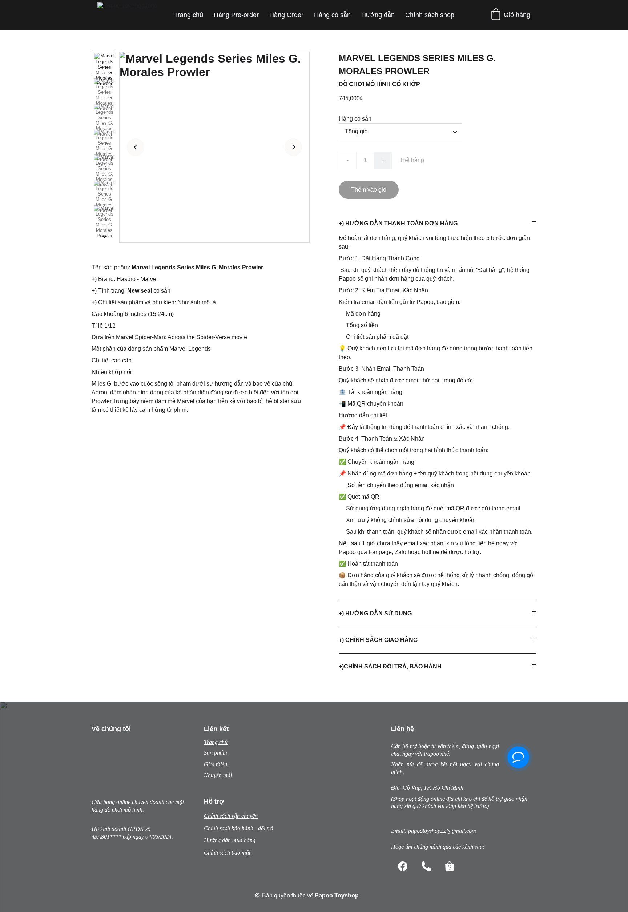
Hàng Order (286, 15)
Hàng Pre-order (236, 15)
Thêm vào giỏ (368, 189)
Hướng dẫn (378, 15)
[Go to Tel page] (426, 866)
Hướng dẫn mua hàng (229, 840)
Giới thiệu (215, 764)
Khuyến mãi (218, 775)
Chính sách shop (429, 15)
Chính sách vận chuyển (231, 816)
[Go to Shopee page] (449, 866)
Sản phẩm (215, 753)
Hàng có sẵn (332, 15)
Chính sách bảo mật (227, 852)
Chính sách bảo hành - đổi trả (238, 828)
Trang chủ (188, 15)
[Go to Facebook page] (402, 866)
